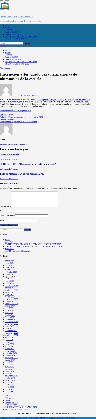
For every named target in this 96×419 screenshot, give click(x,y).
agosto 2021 (10, 337)
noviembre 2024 (11, 285)
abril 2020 (9, 369)
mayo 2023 (9, 310)
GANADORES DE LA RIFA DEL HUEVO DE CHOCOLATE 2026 (33, 246)
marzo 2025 (9, 281)
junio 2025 (9, 279)
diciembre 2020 (11, 353)
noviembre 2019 (11, 376)
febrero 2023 (10, 317)
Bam (72, 418)
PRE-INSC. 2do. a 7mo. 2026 (17, 39)
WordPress (64, 418)
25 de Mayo (9, 242)
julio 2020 (9, 362)
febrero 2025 (10, 283)
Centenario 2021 (11, 32)
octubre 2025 (10, 274)
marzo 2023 (9, 315)
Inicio (7, 25)
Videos (7, 27)
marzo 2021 (9, 349)
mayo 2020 (9, 367)
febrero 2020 (10, 373)
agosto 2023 (10, 306)
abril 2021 (9, 346)
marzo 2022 (9, 326)
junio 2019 (9, 385)
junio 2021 (9, 342)
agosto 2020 (10, 360)
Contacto (8, 30)
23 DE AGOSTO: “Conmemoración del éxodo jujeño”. (28, 164)
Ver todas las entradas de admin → (13, 144)
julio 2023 (9, 308)
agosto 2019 (10, 380)
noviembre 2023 (11, 299)
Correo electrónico (7, 216)
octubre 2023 (10, 301)
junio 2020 (9, 364)
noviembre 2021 (11, 333)
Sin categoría (5, 68)
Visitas (7, 239)
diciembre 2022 (11, 319)
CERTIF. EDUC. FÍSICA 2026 (17, 251)
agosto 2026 (10, 261)
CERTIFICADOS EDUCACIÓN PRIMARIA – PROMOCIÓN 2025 (33, 244)
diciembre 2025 (11, 272)
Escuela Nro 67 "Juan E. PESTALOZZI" (16, 17)
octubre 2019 (10, 378)
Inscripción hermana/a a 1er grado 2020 (15, 110)
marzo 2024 (9, 294)
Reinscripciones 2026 (13, 34)
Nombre (3, 211)
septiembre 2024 (11, 290)
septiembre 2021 (11, 335)
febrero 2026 (10, 270)
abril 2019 (9, 389)
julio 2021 (9, 340)
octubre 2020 (10, 355)
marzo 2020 (9, 371)
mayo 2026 (9, 263)
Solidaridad (9, 249)
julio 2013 (9, 391)
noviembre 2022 (11, 322)
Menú (3, 46)
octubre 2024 (10, 288)
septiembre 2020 (11, 358)
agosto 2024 (10, 292)
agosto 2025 (10, 276)
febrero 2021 (10, 351)
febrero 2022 (10, 328)
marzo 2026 (9, 267)
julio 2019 (9, 382)
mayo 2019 (9, 387)
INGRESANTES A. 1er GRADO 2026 (21, 36)
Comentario (5, 207)
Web (2, 220)
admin (17, 95)
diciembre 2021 (11, 331)
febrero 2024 (10, 297)
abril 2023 (9, 313)
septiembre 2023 (11, 304)
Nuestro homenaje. (9, 154)
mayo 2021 (9, 344)
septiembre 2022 (11, 324)
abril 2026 (9, 265)
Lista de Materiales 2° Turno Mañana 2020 (22, 173)
